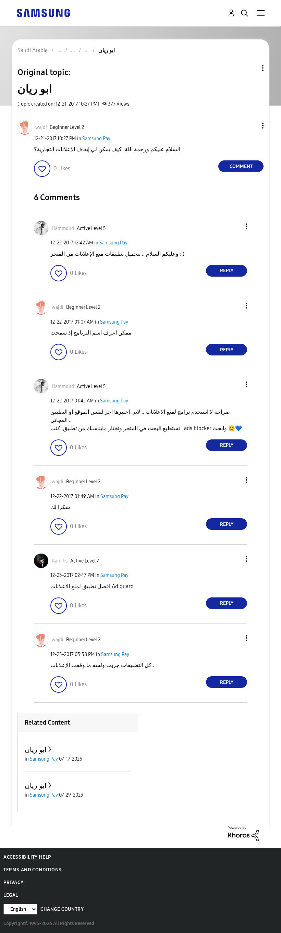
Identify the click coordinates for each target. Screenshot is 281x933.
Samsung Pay (96, 139)
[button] (251, 125)
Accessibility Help (27, 857)
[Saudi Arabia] (43, 12)
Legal (10, 895)
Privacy (13, 882)
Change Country (62, 909)
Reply (226, 271)
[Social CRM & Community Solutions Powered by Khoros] (243, 833)
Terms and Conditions (32, 870)
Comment (241, 166)
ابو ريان (36, 750)
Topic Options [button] (251, 68)
